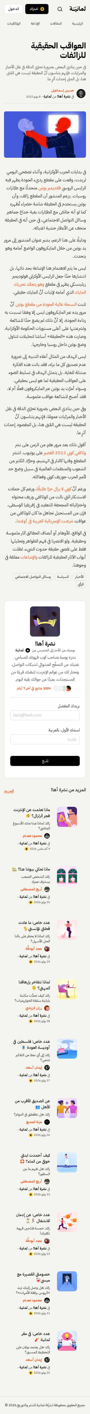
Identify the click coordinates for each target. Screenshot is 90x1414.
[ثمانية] (78, 9)
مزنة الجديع (34, 1122)
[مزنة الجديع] (47, 1122)
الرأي (81, 584)
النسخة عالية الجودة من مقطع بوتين (46, 304)
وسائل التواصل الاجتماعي (33, 576)
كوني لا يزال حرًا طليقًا (54, 488)
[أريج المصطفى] (47, 889)
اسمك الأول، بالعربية (64, 730)
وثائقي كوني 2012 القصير (65, 452)
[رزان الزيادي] (47, 1008)
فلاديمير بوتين (49, 187)
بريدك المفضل (69, 706)
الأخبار (79, 576)
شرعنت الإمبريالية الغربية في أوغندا (45, 520)
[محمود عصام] (47, 836)
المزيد (9, 791)
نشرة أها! (63, 96)
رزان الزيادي (34, 1008)
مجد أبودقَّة (34, 948)
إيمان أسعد (34, 1067)
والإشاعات (29, 557)
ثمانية (48, 96)
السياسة (63, 576)
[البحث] (60, 9)
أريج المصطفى (31, 889)
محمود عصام (32, 835)
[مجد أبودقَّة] (47, 949)
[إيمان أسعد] (47, 1068)
